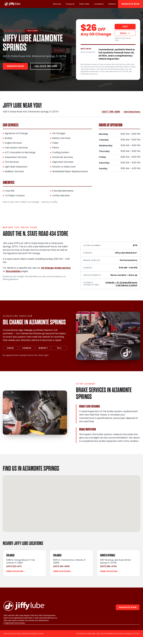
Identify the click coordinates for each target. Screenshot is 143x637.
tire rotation (13, 271)
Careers (112, 4)
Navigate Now (130, 4)
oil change (47, 268)
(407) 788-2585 (111, 111)
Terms (5, 634)
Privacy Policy (15, 634)
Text (125, 26)
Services (57, 4)
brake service (63, 268)
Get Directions (132, 111)
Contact (40, 634)
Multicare (26, 634)
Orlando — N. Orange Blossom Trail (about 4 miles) (121, 284)
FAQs (33, 634)
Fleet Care (84, 4)
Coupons (70, 4)
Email (123, 33)
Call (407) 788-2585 (45, 66)
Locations (98, 4)
